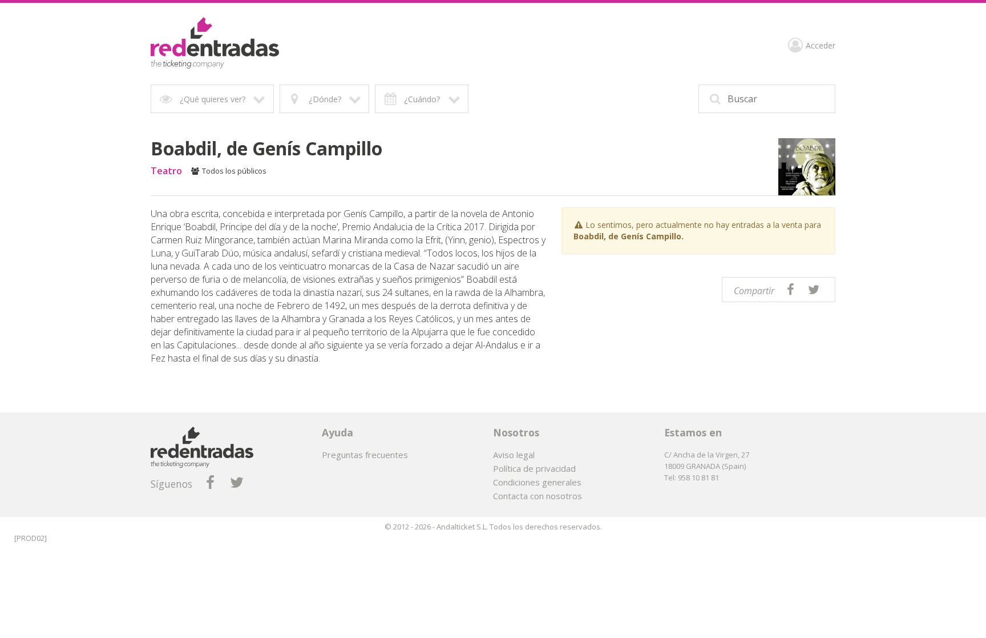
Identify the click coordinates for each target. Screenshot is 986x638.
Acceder (820, 46)
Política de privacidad (534, 468)
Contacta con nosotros (537, 495)
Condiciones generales (537, 482)
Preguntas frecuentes (365, 454)
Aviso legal (514, 454)
